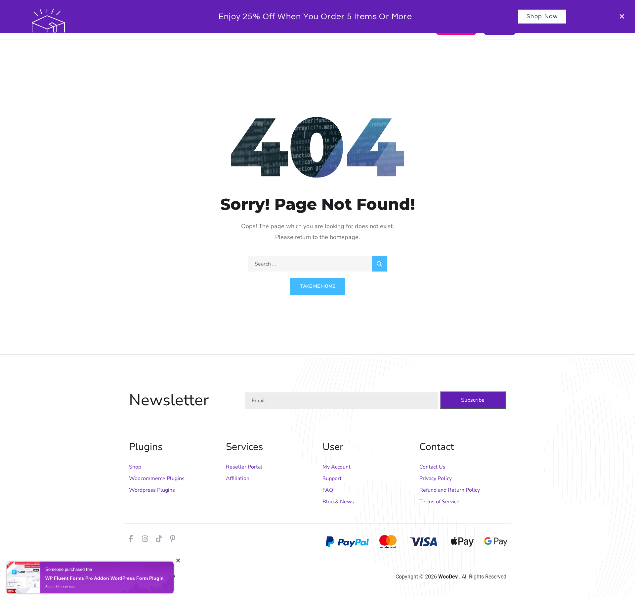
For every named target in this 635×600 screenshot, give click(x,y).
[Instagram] (144, 538)
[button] (622, 16)
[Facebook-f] (131, 538)
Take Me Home (317, 286)
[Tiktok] (158, 538)
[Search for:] (317, 264)
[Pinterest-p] (172, 538)
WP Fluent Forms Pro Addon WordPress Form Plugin (104, 578)
